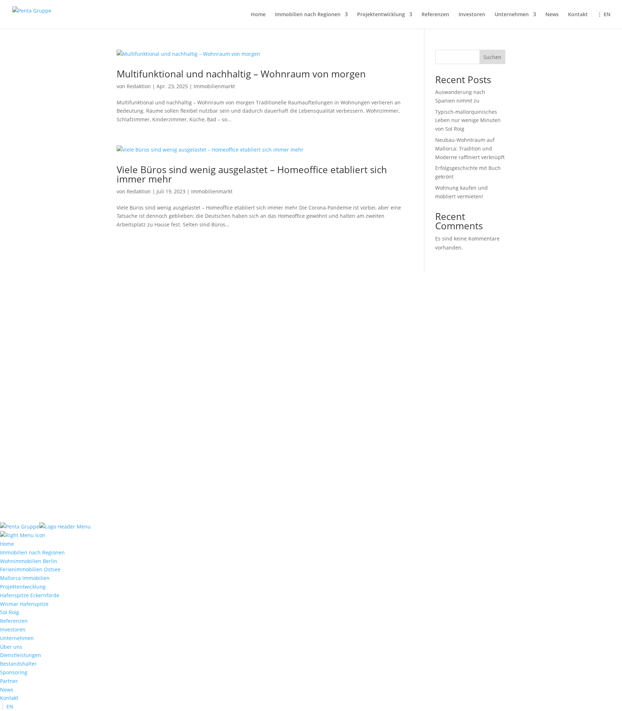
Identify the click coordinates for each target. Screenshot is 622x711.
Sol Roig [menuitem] (9, 612)
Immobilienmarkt (214, 86)
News (552, 15)
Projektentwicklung (381, 15)
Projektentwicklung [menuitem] (23, 586)
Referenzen (435, 15)
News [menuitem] (6, 689)
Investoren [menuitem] (13, 629)
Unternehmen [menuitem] (17, 638)
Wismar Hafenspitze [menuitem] (24, 603)
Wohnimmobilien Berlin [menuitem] (28, 561)
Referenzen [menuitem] (14, 620)
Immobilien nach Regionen (308, 15)
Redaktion (139, 86)
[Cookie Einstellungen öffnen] (54, 518)
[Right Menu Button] (22, 535)
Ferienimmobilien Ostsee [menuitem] (30, 569)
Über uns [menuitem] (11, 646)
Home (258, 15)
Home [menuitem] (7, 543)
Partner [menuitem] (9, 681)
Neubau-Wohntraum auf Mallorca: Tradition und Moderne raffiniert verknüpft (470, 148)
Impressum (130, 436)
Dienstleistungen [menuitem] (20, 655)
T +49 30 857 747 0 (344, 415)
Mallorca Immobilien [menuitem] (25, 578)
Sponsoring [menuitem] (13, 672)
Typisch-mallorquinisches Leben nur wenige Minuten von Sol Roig (468, 120)
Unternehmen (512, 15)
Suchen (492, 57)
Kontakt (578, 15)
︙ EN (603, 15)
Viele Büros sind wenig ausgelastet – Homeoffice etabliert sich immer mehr (252, 174)
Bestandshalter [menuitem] (18, 663)
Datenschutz (168, 436)
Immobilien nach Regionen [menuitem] (32, 552)
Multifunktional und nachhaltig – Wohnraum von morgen (241, 73)
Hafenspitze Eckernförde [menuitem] (29, 595)
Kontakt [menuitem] (9, 697)
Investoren (472, 15)
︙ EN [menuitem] (6, 706)
